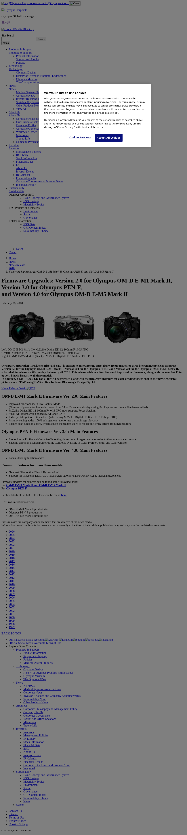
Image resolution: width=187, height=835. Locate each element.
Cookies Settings (80, 137)
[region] (95, 115)
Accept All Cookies (109, 137)
